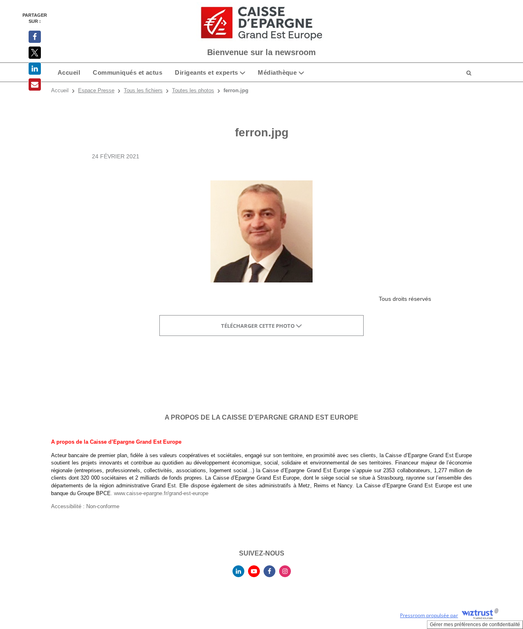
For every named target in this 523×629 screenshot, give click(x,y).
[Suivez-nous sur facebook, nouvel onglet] (269, 571)
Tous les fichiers (143, 90)
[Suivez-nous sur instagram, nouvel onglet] (285, 571)
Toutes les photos (193, 90)
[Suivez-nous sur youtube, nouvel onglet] (254, 571)
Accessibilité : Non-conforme (85, 506)
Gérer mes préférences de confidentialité (475, 624)
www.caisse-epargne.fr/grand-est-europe (161, 493)
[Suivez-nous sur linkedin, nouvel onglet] (238, 571)
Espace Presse (96, 90)
